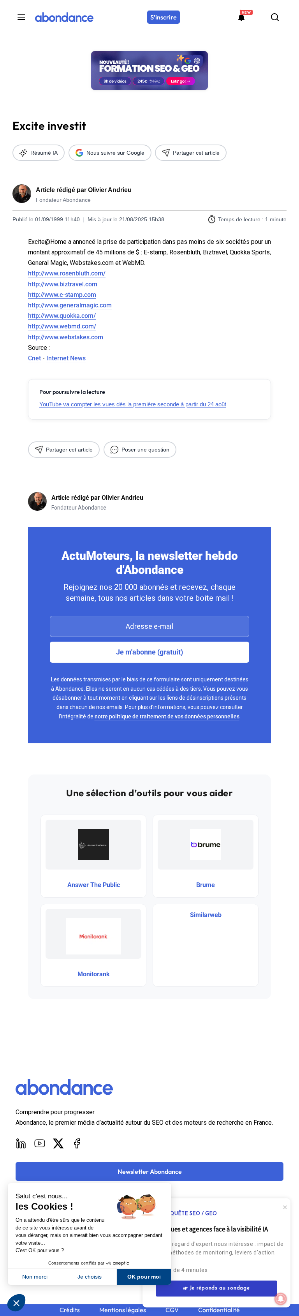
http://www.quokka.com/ (62, 315)
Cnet (34, 358)
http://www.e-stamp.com (62, 294)
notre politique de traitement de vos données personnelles (167, 716)
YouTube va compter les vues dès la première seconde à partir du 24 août (132, 404)
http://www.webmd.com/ (62, 326)
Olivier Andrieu (110, 190)
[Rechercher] (274, 17)
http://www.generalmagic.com (70, 305)
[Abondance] (64, 17)
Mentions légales (122, 1310)
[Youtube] (39, 1143)
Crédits (70, 1310)
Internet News (66, 358)
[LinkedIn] (21, 1143)
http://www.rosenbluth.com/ (67, 273)
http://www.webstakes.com (65, 337)
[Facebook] (77, 1143)
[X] (58, 1143)
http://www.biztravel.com (62, 284)
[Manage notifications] (280, 1299)
